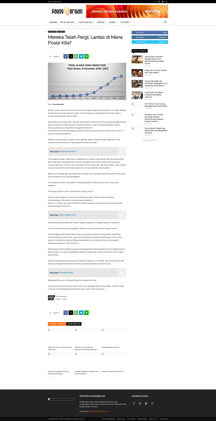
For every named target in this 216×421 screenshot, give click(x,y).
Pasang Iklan (131, 419)
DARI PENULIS (74, 324)
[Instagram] (159, 1)
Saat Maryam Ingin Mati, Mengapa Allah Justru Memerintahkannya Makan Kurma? (154, 60)
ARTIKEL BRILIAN (67, 22)
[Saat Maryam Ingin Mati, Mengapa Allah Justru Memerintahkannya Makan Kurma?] (137, 59)
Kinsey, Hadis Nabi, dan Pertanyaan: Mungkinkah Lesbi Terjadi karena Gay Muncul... (156, 83)
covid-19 (57, 299)
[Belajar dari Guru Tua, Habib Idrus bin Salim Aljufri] (60, 337)
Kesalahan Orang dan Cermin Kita (112, 371)
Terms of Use (153, 419)
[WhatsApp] (76, 56)
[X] (166, 1)
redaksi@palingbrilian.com (99, 411)
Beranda (50, 28)
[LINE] (86, 56)
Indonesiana (70, 28)
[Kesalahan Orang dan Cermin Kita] (114, 361)
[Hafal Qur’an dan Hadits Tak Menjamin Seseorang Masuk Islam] (87, 337)
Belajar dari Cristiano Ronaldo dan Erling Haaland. (156, 71)
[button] (165, 22)
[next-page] (53, 378)
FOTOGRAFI (125, 22)
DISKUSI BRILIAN (85, 22)
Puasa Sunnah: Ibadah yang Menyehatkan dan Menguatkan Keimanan (156, 130)
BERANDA (53, 22)
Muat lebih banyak (149, 140)
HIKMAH (112, 22)
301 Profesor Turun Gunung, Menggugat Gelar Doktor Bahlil (156, 105)
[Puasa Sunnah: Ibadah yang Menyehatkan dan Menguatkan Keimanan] (137, 131)
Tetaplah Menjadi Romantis (110, 347)
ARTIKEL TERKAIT (57, 324)
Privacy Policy (164, 419)
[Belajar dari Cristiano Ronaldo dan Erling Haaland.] (137, 73)
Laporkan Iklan (142, 419)
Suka (164, 32)
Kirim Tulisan (121, 419)
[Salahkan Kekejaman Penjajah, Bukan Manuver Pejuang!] (87, 361)
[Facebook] (155, 1)
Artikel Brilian (60, 28)
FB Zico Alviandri (61, 296)
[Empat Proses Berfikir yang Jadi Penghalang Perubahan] (60, 361)
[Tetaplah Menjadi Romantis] (114, 337)
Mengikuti (162, 37)
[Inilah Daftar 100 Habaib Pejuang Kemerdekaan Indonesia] (137, 95)
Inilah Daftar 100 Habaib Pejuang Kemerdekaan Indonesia (154, 94)
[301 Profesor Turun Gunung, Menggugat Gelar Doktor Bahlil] (137, 107)
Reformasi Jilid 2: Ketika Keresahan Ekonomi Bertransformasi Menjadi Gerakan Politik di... (154, 118)
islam (64, 299)
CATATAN (100, 22)
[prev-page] (49, 378)
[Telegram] (162, 1)
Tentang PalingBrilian (108, 419)
